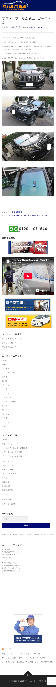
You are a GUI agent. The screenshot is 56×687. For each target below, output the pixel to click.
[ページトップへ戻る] (28, 674)
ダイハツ (5, 385)
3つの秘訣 (6, 486)
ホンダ (4, 409)
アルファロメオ (8, 372)
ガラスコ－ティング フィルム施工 (16, 653)
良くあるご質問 (8, 503)
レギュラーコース (9, 343)
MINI (4, 364)
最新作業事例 (17, 212)
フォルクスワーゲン (10, 401)
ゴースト (26, 215)
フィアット (6, 397)
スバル (4, 381)
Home (4, 439)
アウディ (5, 368)
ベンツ (4, 405)
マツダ (4, 418)
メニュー (51, 5)
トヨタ (4, 389)
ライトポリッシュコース (12, 338)
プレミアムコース (9, 347)
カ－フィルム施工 (14, 215)
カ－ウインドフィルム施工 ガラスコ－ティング (22, 662)
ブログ (8, 649)
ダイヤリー (6, 494)
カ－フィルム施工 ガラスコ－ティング (18, 657)
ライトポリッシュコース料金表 (14, 448)
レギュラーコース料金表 (12, 452)
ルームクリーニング (10, 469)
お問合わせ (6, 499)
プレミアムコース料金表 (12, 456)
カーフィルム (7, 461)
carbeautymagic (35, 27)
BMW (4, 360)
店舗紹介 (5, 482)
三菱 (4, 426)
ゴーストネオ (36, 215)
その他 (4, 478)
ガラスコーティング (10, 443)
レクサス (5, 422)
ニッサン (5, 393)
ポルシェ (5, 414)
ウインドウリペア (9, 473)
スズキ (4, 377)
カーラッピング (8, 465)
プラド (46, 215)
